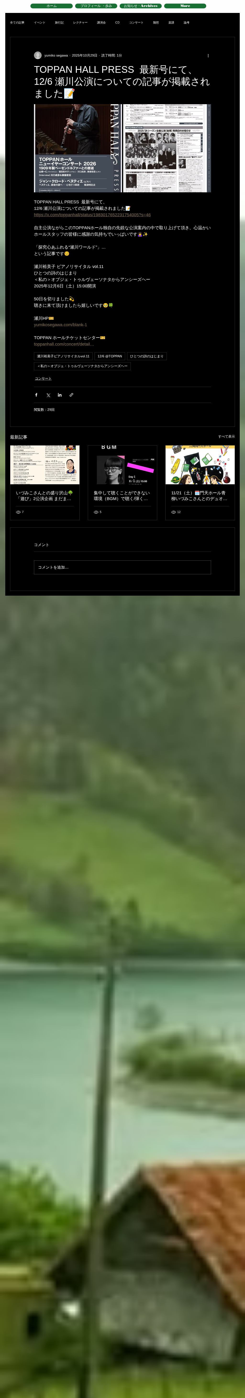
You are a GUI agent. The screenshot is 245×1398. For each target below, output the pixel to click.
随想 (156, 22)
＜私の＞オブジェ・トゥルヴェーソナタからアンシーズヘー (82, 366)
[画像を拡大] (78, 148)
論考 (186, 22)
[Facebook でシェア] (36, 395)
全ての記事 (17, 22)
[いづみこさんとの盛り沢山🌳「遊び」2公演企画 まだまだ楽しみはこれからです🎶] (44, 464)
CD (117, 22)
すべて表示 (226, 436)
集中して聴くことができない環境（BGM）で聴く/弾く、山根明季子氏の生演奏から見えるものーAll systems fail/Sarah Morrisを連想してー (122, 496)
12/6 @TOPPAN (110, 356)
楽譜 (171, 22)
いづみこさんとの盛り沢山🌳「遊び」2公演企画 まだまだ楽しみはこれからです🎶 (44, 496)
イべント (39, 22)
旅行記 (59, 22)
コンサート (136, 22)
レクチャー (80, 22)
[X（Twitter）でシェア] (48, 395)
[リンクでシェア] (71, 395)
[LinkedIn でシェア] (59, 395)
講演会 (101, 22)
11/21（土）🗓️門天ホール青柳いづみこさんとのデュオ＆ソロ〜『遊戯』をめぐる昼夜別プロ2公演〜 (199, 496)
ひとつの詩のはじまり (147, 356)
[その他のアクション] (208, 55)
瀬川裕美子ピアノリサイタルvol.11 (63, 356)
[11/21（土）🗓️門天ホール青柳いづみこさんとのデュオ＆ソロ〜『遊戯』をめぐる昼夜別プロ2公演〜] (200, 464)
